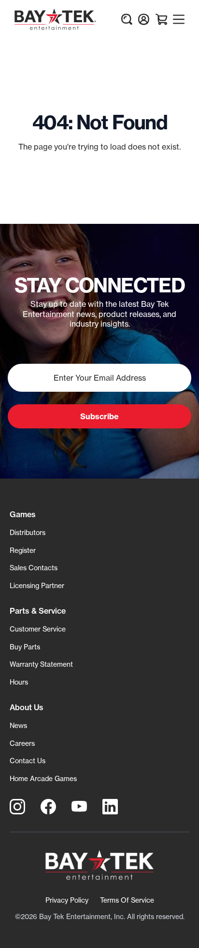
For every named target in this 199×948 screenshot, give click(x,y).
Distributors (27, 532)
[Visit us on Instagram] (17, 806)
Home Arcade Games (43, 778)
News (18, 725)
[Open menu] (179, 19)
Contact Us (27, 760)
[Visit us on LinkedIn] (110, 806)
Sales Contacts (33, 567)
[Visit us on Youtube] (79, 806)
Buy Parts (25, 647)
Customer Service (38, 629)
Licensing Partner (37, 585)
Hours (19, 682)
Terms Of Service (127, 900)
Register (23, 550)
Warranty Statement (41, 664)
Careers (22, 743)
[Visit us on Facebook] (48, 806)
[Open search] (126, 19)
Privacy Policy (66, 900)
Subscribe (99, 416)
